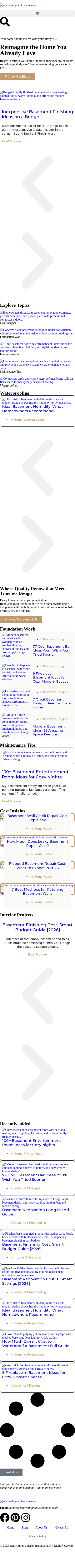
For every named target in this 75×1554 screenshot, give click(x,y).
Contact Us (62, 1527)
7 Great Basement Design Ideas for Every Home (52, 703)
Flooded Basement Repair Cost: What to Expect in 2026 (37, 866)
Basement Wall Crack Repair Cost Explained (37, 818)
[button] (37, 13)
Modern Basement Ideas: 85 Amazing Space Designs (49, 730)
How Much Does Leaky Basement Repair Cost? (37, 843)
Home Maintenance (28, 1153)
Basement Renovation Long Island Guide (35, 1212)
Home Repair (43, 828)
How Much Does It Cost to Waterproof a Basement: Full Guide (35, 1343)
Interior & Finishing (27, 1257)
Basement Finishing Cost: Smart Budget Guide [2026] (37, 927)
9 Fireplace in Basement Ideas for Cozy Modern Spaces (50, 677)
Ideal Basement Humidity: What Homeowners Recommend (32, 408)
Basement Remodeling (30, 1223)
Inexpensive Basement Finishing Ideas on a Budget (37, 114)
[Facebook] (5, 1517)
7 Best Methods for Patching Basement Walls (38, 891)
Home (10, 1527)
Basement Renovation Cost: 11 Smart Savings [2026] (37, 1281)
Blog (25, 1527)
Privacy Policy (37, 1536)
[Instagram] (25, 1517)
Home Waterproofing (29, 419)
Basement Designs (55, 639)
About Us (41, 1527)
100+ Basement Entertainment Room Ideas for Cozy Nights (35, 774)
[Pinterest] (15, 1517)
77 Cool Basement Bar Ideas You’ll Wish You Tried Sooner (52, 650)
